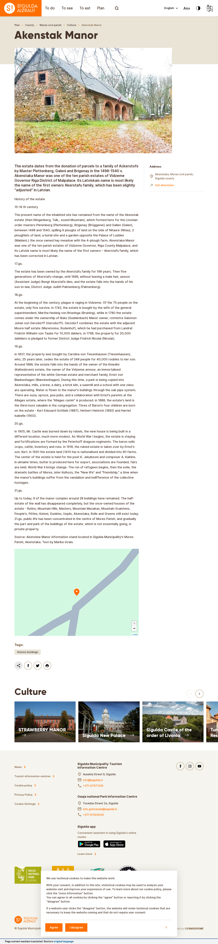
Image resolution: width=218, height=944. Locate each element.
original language (63, 941)
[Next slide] (199, 694)
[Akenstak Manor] (77, 592)
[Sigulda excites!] (21, 8)
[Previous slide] (190, 694)
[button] (134, 623)
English (169, 8)
